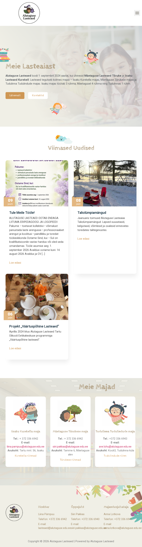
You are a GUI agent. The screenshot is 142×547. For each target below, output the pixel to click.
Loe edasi (15, 262)
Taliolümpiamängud (91, 213)
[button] (137, 13)
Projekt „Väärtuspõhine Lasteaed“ (34, 326)
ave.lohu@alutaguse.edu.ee (115, 446)
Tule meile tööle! (22, 213)
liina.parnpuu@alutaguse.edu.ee (25, 446)
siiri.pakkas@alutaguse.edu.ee (70, 446)
